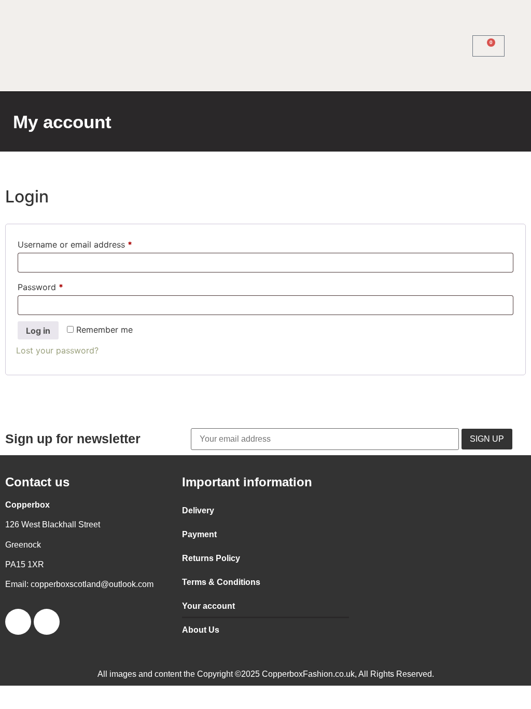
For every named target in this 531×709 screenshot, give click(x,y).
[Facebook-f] (50, 45)
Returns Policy (211, 558)
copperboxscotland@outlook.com (92, 584)
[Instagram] (70, 45)
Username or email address (92, 243)
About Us (200, 629)
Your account (208, 606)
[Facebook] (18, 622)
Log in (38, 330)
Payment (199, 534)
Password (57, 285)
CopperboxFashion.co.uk (308, 674)
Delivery (198, 510)
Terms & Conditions (221, 582)
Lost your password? (57, 350)
